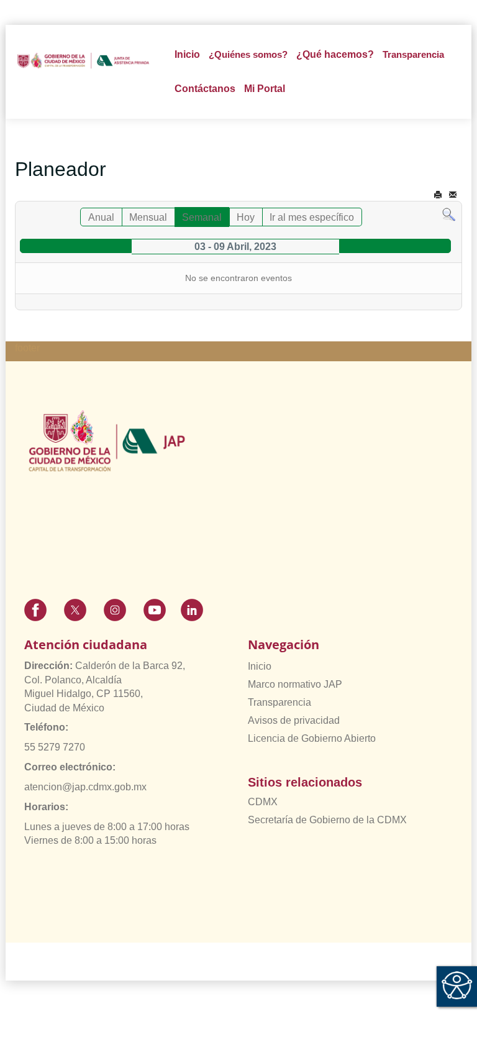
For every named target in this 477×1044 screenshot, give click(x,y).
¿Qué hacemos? (335, 54)
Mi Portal (264, 88)
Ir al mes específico (312, 217)
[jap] (83, 61)
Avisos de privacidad (294, 720)
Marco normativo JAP (295, 684)
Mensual (148, 217)
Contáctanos (205, 88)
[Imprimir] (438, 195)
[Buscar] (448, 214)
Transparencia (279, 702)
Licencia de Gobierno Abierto (312, 738)
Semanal (202, 217)
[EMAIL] (453, 195)
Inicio (187, 54)
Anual (101, 217)
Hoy (246, 217)
